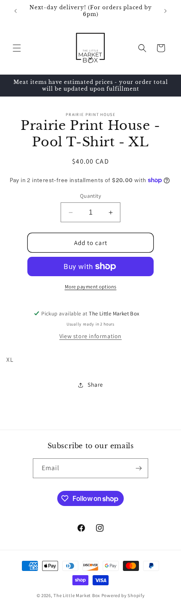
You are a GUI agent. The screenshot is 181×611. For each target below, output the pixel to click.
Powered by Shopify (123, 595)
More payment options (91, 286)
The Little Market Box (76, 595)
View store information (90, 336)
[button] (17, 48)
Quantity (90, 195)
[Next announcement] (165, 11)
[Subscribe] (138, 468)
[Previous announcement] (15, 11)
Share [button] (95, 384)
